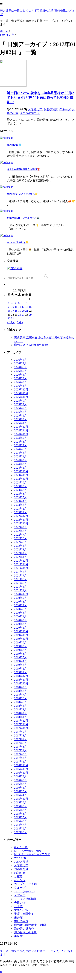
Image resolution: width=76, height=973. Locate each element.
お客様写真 (51, 109)
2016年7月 (20, 783)
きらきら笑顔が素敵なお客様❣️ (23, 169)
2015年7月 (20, 809)
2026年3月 (20, 378)
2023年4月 (20, 501)
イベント (19, 880)
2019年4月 (20, 661)
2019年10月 (21, 638)
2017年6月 (20, 742)
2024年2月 (20, 463)
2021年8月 (20, 571)
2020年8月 (20, 601)
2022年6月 (20, 538)
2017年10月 (21, 728)
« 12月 (11, 322)
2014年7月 (20, 824)
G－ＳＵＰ (21, 847)
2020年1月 (20, 627)
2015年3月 (20, 821)
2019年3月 (20, 664)
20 (23, 310)
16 (9, 310)
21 (26, 310)
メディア (19, 895)
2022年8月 (20, 530)
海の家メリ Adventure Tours (31, 344)
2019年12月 (21, 631)
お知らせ (19, 872)
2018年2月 (20, 713)
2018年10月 (21, 683)
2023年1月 (20, 512)
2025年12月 (21, 389)
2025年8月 (20, 404)
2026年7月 (20, 363)
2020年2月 (20, 623)
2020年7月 (20, 605)
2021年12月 (21, 560)
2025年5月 (20, 415)
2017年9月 (20, 731)
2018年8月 (20, 690)
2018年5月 (20, 702)
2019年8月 (20, 646)
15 (30, 306)
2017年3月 (20, 754)
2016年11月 (21, 768)
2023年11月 (21, 475)
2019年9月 (20, 642)
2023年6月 (20, 493)
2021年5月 (20, 582)
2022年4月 (20, 545)
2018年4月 (20, 705)
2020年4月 (20, 616)
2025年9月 (20, 400)
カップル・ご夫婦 (25, 883)
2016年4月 (20, 795)
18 (16, 310)
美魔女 (18, 936)
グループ (65, 109)
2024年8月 (20, 441)
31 (12, 318)
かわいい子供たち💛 (17, 242)
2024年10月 (21, 434)
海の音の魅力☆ (30, 113)
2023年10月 (21, 478)
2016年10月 (21, 772)
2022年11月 (21, 519)
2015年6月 (20, 813)
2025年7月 (20, 408)
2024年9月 (20, 437)
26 (19, 314)
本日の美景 (21, 921)
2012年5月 (20, 832)
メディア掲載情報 (25, 898)
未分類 (18, 917)
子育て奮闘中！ (24, 913)
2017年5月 (20, 746)
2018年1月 (20, 716)
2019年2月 (20, 668)
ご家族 (18, 876)
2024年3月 (20, 460)
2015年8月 (20, 806)
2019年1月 (20, 672)
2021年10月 (21, 568)
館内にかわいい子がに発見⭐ (22, 194)
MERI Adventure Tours (27, 850)
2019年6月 (20, 653)
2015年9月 (20, 802)
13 (23, 306)
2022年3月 (20, 549)
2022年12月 (21, 516)
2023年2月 (20, 508)
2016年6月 (20, 787)
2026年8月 (20, 359)
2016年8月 (20, 780)
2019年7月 (20, 649)
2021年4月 (20, 586)
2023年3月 (20, 504)
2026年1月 (20, 385)
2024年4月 (20, 456)
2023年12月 (21, 471)
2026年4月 (20, 374)
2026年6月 (20, 367)
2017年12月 (21, 720)
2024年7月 (20, 445)
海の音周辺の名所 (25, 932)
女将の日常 (21, 910)
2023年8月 (20, 486)
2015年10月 (21, 798)
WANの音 (20, 857)
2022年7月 (20, 534)
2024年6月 (20, 449)
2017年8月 (20, 735)
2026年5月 (20, 370)
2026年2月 (20, 382)
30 (9, 318)
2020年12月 (21, 594)
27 (23, 314)
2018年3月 (20, 709)
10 (12, 306)
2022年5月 (20, 542)
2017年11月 (21, 724)
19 (19, 310)
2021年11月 (21, 564)
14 (26, 306)
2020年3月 (20, 620)
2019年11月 (21, 635)
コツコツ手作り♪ (24, 891)
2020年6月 (20, 609)
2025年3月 (20, 419)
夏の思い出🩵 (14, 145)
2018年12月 (21, 675)
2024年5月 (20, 452)
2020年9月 (20, 597)
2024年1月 (20, 467)
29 (30, 314)
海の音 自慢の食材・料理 (30, 924)
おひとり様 (21, 861)
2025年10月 (21, 396)
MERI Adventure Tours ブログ (32, 854)
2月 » (20, 322)
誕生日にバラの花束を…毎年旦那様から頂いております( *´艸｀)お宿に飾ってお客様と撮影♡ (40, 97)
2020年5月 (20, 612)
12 (19, 306)
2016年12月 (21, 765)
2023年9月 (20, 482)
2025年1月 (20, 422)
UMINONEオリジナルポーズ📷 (23, 217)
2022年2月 (20, 553)
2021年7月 (20, 575)
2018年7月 (20, 694)
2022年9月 (20, 527)
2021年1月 (20, 590)
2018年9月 (20, 687)
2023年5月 (20, 497)
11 (16, 306)
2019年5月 (20, 657)
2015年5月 (20, 817)
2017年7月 (20, 739)
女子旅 (18, 906)
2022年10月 (21, 523)
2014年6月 (20, 828)
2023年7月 (20, 489)
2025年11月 (21, 393)
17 (12, 310)
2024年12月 (21, 426)
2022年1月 (20, 556)
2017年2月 (20, 757)
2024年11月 (21, 430)
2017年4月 (20, 750)
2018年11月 (21, 679)
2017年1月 (20, 761)
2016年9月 (20, 776)
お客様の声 (35, 109)
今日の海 (19, 902)
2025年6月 (20, 411)
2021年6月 (20, 579)
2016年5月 (20, 791)
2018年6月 (20, 698)
